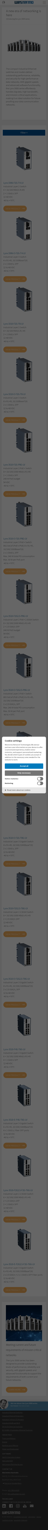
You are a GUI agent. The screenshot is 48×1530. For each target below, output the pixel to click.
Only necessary (24, 773)
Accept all (24, 766)
